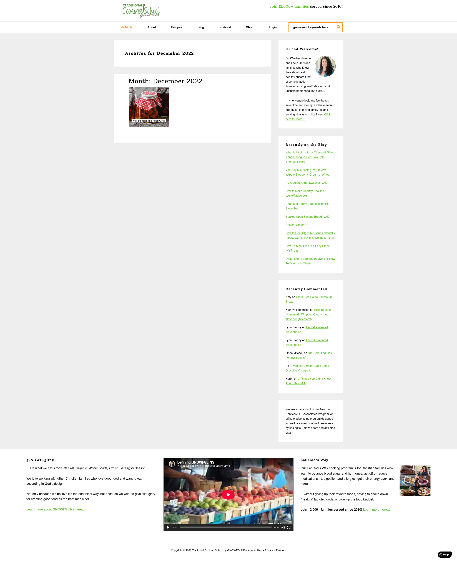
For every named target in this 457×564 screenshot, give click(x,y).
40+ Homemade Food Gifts (149, 120)
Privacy (269, 550)
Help (259, 550)
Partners (281, 550)
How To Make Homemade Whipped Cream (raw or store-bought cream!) (309, 314)
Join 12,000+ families (289, 6)
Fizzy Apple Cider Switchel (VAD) (307, 183)
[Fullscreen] (289, 527)
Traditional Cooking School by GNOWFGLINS (141, 11)
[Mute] (283, 527)
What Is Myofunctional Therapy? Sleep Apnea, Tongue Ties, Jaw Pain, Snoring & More (310, 157)
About (251, 550)
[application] (228, 494)
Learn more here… (376, 509)
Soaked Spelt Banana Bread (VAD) (308, 216)
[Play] (168, 527)
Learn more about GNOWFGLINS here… (55, 509)
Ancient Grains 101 (298, 225)
